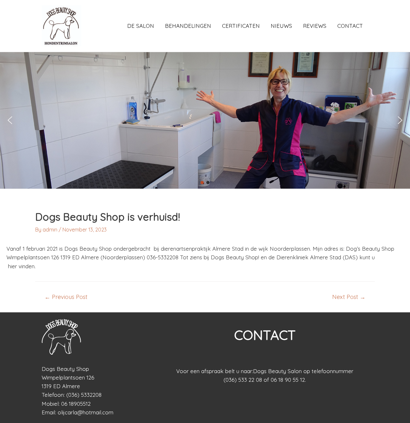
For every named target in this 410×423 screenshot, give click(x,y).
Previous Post (66, 297)
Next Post (348, 297)
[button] (10, 120)
